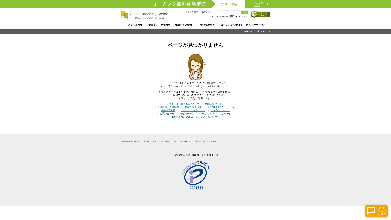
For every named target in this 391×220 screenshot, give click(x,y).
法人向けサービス (256, 25)
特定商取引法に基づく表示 (145, 141)
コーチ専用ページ (185, 141)
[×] (256, 4)
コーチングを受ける (232, 25)
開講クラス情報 (183, 25)
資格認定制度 (207, 25)
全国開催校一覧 (213, 104)
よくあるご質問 (190, 12)
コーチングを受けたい (193, 110)
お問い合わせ (208, 12)
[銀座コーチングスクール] (145, 19)
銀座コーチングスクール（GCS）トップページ (205, 113)
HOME (245, 31)
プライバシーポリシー (167, 141)
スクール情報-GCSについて (184, 104)
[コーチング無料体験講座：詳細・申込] (195, 4)
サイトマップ (212, 141)
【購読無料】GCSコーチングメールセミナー (195, 117)
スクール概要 (126, 141)
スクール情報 (135, 25)
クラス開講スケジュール (220, 107)
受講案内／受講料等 (159, 25)
